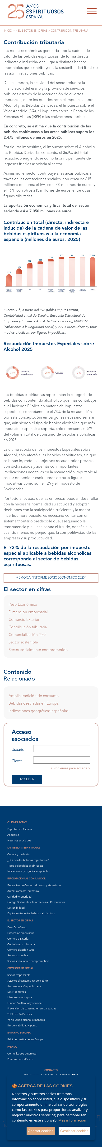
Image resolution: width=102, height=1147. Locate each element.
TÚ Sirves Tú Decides (19, 1014)
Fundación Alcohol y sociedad (25, 1003)
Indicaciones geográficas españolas (39, 711)
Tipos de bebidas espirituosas (25, 866)
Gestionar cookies (74, 1131)
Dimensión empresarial (28, 612)
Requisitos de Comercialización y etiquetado (34, 885)
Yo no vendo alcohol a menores (26, 1020)
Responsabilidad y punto (22, 1026)
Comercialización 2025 (27, 635)
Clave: (17, 761)
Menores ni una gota (19, 997)
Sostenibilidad (16, 908)
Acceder (27, 779)
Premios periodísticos (20, 1059)
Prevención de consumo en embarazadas (31, 1009)
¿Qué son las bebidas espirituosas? (28, 860)
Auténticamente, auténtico (23, 891)
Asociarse (13, 835)
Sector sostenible (23, 642)
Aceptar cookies (40, 1131)
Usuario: (18, 750)
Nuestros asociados (19, 841)
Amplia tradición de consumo (34, 696)
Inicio (8, 30)
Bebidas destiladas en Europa (34, 704)
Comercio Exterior (24, 620)
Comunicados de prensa (22, 1054)
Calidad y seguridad (19, 897)
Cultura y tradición (18, 854)
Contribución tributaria (28, 627)
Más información (72, 1120)
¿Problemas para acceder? (70, 768)
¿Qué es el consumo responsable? (27, 981)
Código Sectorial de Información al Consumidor (36, 902)
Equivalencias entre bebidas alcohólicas (31, 913)
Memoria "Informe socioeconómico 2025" (51, 577)
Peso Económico (23, 605)
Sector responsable (18, 975)
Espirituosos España (19, 829)
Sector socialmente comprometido (38, 650)
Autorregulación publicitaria (24, 986)
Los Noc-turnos (16, 992)
